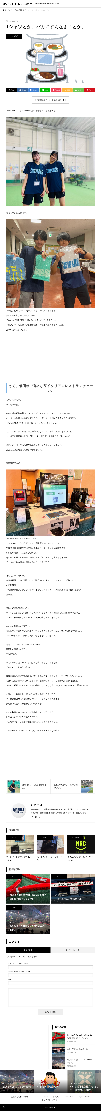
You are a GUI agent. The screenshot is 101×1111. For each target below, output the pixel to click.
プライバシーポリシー (50, 1100)
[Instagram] (39, 817)
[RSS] (4, 1107)
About (36, 1097)
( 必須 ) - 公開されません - (19, 971)
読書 (44, 837)
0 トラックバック (72, 950)
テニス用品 (14, 36)
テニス (14, 837)
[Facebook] (32, 817)
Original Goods (84, 1097)
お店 (14, 907)
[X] (36, 817)
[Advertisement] (50, 353)
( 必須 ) (18, 963)
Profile (45, 1097)
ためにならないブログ (20, 1097)
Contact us (69, 1097)
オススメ (56, 1097)
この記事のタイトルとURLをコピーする (50, 100)
